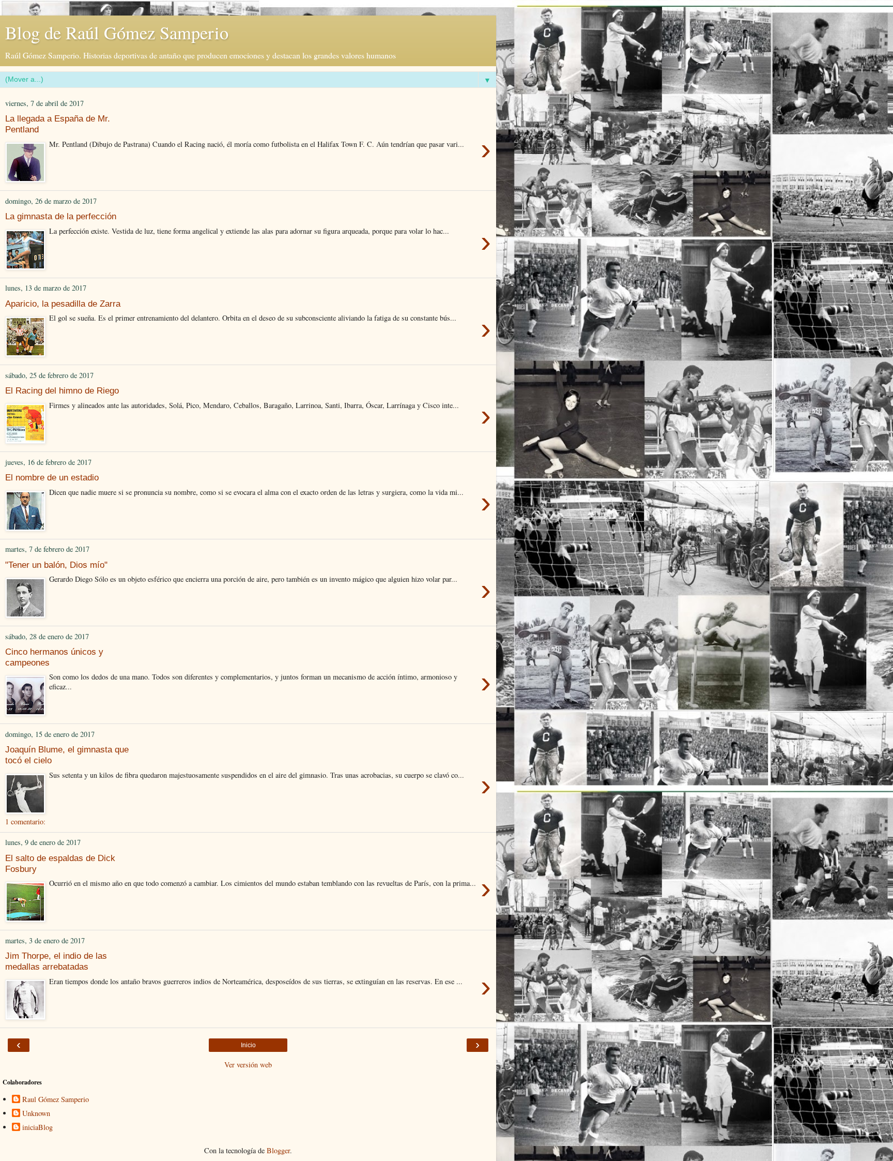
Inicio (248, 1045)
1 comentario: (25, 821)
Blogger (278, 1150)
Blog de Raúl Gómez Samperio (116, 32)
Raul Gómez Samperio (55, 1099)
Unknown (36, 1113)
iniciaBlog (37, 1127)
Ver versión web (248, 1064)
